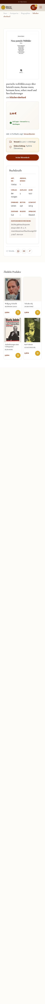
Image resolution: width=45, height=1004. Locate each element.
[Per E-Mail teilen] (24, 251)
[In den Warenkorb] (18, 312)
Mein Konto (23, 2)
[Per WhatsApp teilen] (18, 251)
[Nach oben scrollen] (40, 1001)
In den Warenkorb (23, 157)
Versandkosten (29, 134)
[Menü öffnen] (41, 7)
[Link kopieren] (29, 251)
